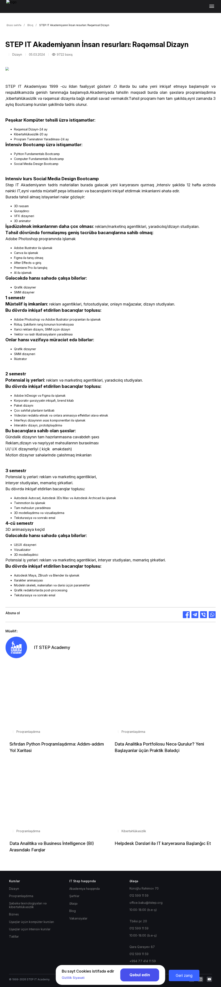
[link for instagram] (200, 979)
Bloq (30, 25)
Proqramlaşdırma (21, 896)
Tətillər (14, 936)
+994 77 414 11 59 (142, 961)
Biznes (14, 914)
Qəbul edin (139, 975)
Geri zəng (184, 975)
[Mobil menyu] (212, 6)
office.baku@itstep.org (146, 902)
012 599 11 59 (139, 895)
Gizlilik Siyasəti (73, 977)
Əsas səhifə (13, 25)
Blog (72, 911)
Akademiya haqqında (84, 888)
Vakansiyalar (78, 918)
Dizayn (14, 888)
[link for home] (13, 8)
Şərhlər (74, 896)
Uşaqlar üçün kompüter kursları (31, 922)
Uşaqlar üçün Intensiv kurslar (30, 929)
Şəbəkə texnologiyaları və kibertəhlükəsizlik (28, 905)
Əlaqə (73, 903)
